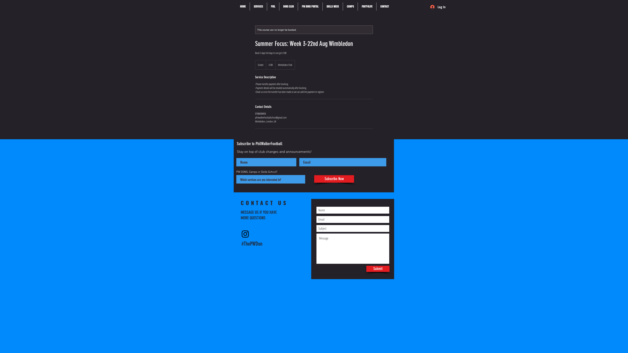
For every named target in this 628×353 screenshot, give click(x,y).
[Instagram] (245, 234)
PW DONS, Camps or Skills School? (256, 172)
